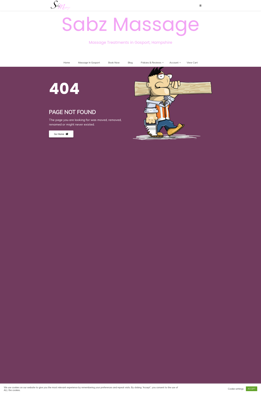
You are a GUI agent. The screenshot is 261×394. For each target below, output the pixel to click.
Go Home (59, 133)
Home (66, 62)
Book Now (114, 62)
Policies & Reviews (151, 62)
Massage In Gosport (89, 62)
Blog (130, 62)
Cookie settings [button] (236, 388)
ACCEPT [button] (251, 388)
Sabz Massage (130, 24)
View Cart (192, 62)
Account (174, 62)
